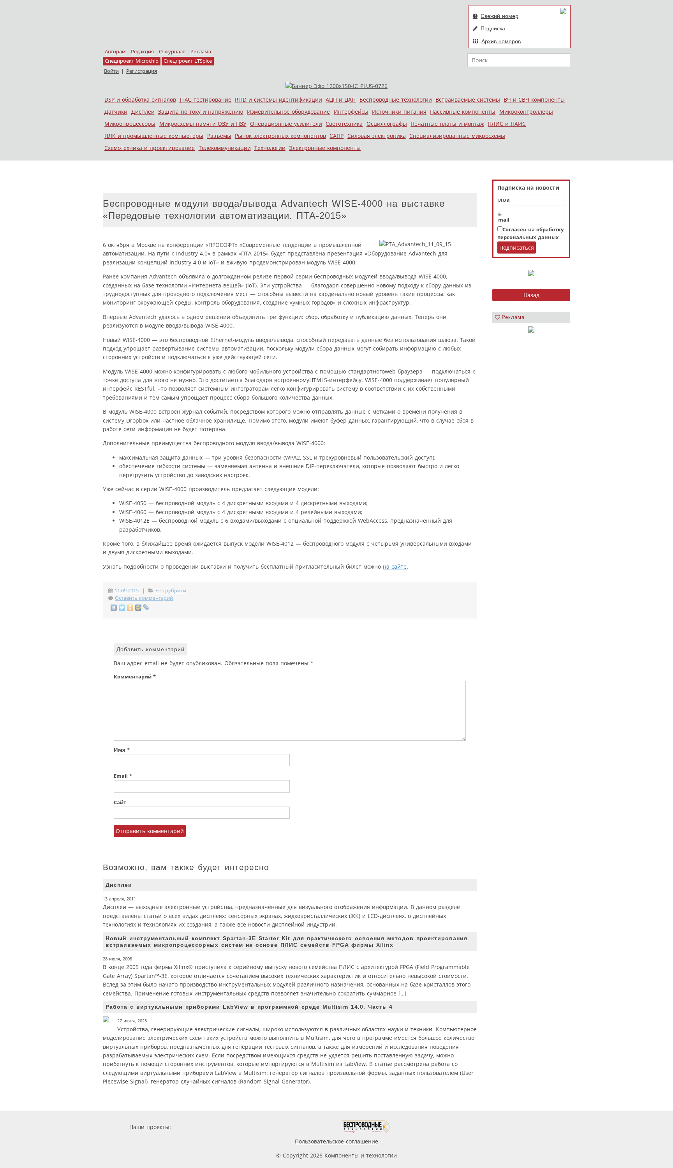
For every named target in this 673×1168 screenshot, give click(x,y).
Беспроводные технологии (395, 99)
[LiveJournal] (147, 607)
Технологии (269, 148)
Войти (111, 71)
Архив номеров (501, 41)
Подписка (493, 28)
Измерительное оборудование (288, 111)
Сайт (120, 802)
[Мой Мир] (138, 607)
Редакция (142, 51)
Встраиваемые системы (467, 99)
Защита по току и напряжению (200, 111)
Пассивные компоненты (462, 111)
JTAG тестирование (205, 99)
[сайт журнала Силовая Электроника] (198, 1126)
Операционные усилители (286, 123)
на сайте (395, 566)
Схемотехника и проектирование (149, 148)
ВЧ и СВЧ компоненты (534, 99)
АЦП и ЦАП (341, 99)
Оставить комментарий (144, 598)
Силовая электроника (376, 135)
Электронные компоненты (325, 148)
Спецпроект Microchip (132, 61)
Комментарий (135, 676)
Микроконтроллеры (526, 111)
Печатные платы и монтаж (447, 123)
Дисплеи (143, 111)
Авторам (115, 51)
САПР (336, 135)
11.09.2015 (127, 590)
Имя (504, 200)
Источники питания (399, 111)
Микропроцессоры (129, 123)
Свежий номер (499, 16)
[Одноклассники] (130, 607)
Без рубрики (170, 590)
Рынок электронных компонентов (280, 135)
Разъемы (219, 135)
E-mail (503, 217)
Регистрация (141, 71)
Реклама (200, 51)
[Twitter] (122, 607)
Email (123, 776)
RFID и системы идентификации (278, 99)
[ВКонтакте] (114, 607)
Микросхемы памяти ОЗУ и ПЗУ (203, 123)
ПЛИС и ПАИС (507, 123)
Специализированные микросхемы (457, 135)
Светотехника (344, 123)
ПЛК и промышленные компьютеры (153, 135)
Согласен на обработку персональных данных (530, 233)
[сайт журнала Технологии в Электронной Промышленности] (247, 1126)
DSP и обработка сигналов (140, 99)
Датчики (115, 111)
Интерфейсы (351, 111)
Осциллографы (386, 123)
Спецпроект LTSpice (188, 61)
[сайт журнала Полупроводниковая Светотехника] (305, 1126)
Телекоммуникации (225, 148)
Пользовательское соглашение (336, 1141)
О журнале (172, 51)
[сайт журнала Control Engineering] (417, 1126)
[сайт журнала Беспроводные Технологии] (366, 1126)
